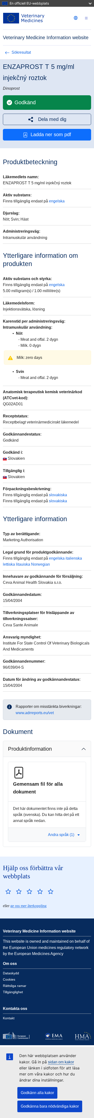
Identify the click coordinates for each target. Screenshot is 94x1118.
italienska (74, 558)
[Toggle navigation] (86, 18)
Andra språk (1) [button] (61, 835)
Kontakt (8, 1018)
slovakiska (58, 495)
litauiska (23, 564)
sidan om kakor (61, 1062)
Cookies (9, 979)
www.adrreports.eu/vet (35, 713)
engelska (57, 201)
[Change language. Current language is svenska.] (76, 18)
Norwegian (40, 564)
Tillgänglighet (13, 992)
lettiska (9, 564)
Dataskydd (11, 973)
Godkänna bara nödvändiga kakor (50, 1106)
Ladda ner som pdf (51, 134)
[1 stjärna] (8, 891)
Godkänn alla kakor (37, 1093)
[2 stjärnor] (13, 891)
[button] (47, 119)
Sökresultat (21, 52)
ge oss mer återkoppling (28, 906)
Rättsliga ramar (14, 986)
